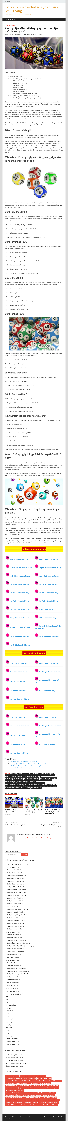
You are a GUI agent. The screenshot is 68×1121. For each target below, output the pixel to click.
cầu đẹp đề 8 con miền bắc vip (15, 884)
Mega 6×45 (10, 1010)
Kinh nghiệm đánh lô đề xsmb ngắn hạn (44, 784)
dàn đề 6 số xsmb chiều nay (20, 637)
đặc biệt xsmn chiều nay (18, 672)
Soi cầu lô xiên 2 (46, 1097)
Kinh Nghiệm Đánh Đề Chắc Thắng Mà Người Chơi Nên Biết (27, 768)
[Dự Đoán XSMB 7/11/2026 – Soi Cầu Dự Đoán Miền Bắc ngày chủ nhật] (54, 808)
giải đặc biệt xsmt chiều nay (20, 726)
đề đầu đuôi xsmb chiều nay (20, 627)
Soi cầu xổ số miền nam (12, 960)
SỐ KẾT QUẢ (10, 1036)
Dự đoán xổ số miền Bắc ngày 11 (50, 1088)
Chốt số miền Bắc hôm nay (26, 1076)
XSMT (7, 1002)
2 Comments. (40, 34)
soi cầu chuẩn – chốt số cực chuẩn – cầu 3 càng (32, 9)
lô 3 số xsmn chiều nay (47, 691)
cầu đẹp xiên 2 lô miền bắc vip (15, 923)
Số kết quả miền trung (13, 1041)
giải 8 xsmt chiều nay (17, 735)
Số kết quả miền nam (13, 1044)
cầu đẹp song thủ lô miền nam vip (16, 977)
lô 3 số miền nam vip (12, 985)
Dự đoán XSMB (34, 1083)
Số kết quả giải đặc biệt (53, 1100)
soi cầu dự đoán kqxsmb (48, 1095)
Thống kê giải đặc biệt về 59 (31, 1102)
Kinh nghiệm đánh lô (11, 779)
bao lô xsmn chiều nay (18, 691)
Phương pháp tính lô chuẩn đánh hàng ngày (17, 787)
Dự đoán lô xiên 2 (10, 1083)
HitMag (61, 1117)
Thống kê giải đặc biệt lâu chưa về (14, 1102)
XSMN (8, 999)
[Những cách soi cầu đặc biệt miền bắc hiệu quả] (34, 808)
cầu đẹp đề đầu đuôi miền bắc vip (16, 892)
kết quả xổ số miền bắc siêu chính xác (32, 1095)
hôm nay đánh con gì (11, 1095)
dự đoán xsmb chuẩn (45, 1083)
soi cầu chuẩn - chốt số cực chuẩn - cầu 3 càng (25, 34)
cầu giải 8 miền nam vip (13, 979)
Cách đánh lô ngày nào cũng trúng (14, 1078)
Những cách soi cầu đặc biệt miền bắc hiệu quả (34, 811)
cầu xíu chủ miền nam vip (14, 982)
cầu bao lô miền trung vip (14, 934)
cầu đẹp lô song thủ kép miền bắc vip (17, 915)
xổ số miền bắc (24, 1104)
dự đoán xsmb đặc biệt (52, 1085)
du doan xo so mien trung (30, 1078)
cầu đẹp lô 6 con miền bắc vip (15, 901)
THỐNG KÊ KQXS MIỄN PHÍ (14, 994)
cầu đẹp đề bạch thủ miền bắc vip (16, 889)
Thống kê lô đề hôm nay (11, 25)
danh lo (24, 775)
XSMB (7, 997)
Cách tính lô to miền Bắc (17, 773)
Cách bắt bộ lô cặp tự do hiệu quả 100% (12, 811)
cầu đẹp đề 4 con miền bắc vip (15, 878)
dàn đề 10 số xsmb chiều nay (20, 645)
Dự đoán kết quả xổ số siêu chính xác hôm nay (50, 1080)
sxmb (44, 1100)
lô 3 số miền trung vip (13, 957)
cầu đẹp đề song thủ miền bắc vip (16, 895)
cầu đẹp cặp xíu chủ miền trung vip (16, 940)
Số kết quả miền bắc (12, 1038)
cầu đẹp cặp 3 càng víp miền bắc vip (17, 872)
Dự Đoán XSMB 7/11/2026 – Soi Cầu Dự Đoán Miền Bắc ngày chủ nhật (54, 811)
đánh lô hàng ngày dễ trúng (46, 775)
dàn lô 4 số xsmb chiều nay (48, 584)
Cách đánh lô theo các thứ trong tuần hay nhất (23, 761)
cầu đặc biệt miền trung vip (14, 937)
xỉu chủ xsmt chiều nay (18, 717)
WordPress (53, 1117)
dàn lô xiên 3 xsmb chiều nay (49, 601)
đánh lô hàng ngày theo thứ (33, 776)
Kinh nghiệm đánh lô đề (29, 781)
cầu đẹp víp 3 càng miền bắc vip (16, 920)
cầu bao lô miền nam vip (13, 962)
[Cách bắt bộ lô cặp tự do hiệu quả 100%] (14, 808)
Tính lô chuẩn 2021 (36, 787)
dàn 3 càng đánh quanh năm (44, 1078)
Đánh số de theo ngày (33, 778)
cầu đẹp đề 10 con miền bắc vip (15, 887)
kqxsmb (19, 1095)
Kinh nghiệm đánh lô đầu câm (13, 781)
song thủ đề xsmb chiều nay (49, 576)
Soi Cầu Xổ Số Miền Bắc (20, 1100)
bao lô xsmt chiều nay (17, 745)
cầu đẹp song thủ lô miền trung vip (16, 948)
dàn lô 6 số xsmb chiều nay (19, 593)
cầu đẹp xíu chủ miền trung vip (15, 951)
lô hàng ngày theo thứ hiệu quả (33, 786)
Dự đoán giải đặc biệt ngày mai (29, 1080)
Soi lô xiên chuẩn (31, 1100)
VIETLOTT (9, 1008)
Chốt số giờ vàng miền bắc (12, 1076)
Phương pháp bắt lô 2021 (49, 786)
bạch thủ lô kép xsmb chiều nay (21, 568)
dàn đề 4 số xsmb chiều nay (20, 584)
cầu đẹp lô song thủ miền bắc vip (16, 917)
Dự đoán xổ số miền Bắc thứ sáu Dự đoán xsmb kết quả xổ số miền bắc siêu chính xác (26, 1092)
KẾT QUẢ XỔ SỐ (11, 1005)
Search (25, 854)
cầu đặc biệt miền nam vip (14, 965)
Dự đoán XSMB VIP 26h (39, 1085)
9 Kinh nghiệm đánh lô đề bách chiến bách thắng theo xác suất (28, 763)
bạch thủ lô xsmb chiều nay (19, 559)
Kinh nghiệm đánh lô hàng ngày (14, 786)
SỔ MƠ (8, 1030)
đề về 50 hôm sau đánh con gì (50, 1104)
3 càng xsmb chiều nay (47, 609)
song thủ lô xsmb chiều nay (48, 559)
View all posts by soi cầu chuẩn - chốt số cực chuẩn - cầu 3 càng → (34, 838)
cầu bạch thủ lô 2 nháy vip (14, 870)
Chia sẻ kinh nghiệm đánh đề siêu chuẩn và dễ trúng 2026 (26, 766)
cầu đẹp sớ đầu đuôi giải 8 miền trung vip (18, 943)
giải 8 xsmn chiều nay (17, 681)
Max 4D (9, 1016)
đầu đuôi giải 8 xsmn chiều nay (50, 672)
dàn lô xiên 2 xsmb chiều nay (20, 601)
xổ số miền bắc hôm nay (35, 1104)
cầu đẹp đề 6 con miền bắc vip (15, 881)
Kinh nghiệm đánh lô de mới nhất (43, 779)
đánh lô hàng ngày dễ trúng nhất (14, 776)
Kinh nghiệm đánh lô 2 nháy (25, 779)
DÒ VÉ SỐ (9, 1028)
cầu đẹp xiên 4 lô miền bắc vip (15, 929)
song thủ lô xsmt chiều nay (48, 717)
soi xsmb (39, 1100)
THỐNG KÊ (9, 1022)
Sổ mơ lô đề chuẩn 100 (12, 988)
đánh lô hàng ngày (32, 775)
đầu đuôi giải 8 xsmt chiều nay (50, 726)
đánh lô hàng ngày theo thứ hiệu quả (15, 778)
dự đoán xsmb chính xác (11, 1085)
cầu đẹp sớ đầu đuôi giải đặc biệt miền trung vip (20, 946)
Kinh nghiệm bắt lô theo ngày (48, 778)
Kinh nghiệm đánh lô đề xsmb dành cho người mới (19, 784)
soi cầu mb (54, 1097)
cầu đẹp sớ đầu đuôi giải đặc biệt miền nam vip (20, 974)
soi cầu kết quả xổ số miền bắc (33, 1097)
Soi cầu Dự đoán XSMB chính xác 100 (15, 1097)
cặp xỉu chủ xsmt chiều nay (19, 753)
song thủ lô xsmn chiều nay (48, 663)
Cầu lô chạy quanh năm (46, 773)
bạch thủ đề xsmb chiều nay (20, 576)
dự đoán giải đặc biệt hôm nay (13, 1080)
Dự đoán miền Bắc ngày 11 (22, 1083)
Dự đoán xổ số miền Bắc (12, 1088)
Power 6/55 (10, 1019)
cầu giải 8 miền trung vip (14, 954)
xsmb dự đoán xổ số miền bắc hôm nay (48, 1102)
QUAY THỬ (9, 1033)
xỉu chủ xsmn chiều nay (18, 663)
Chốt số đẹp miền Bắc (40, 1076)
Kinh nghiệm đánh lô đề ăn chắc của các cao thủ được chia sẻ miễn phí (24, 783)
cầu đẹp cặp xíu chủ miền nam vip (16, 968)
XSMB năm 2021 (10, 1104)
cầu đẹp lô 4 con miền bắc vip (15, 898)
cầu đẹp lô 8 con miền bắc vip (15, 903)
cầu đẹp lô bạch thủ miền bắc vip (16, 912)
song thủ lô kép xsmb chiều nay (50, 568)
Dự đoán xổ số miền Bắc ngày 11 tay (15, 1090)
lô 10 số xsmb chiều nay (47, 618)
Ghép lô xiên (52, 1092)
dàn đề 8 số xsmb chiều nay (49, 637)
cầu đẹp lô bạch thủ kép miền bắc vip (17, 909)
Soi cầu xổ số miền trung (13, 932)
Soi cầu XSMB (9, 1100)
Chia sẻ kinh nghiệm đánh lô (13, 775)
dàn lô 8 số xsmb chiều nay (48, 593)
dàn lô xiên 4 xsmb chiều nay (20, 609)
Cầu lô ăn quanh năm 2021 (32, 773)
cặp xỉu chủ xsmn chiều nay (20, 699)
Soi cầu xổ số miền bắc (12, 867)
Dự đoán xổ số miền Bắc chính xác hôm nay (29, 1088)
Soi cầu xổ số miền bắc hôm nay (15, 907)
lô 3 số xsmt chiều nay (47, 745)
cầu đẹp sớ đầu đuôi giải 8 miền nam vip (18, 971)
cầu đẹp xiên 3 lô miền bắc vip (15, 926)
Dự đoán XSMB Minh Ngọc (25, 1085)
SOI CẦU (8, 1025)
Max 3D (9, 1013)
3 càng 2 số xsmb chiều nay (19, 618)
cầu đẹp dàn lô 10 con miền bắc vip (16, 875)
